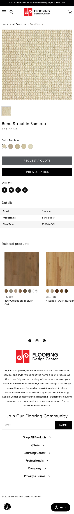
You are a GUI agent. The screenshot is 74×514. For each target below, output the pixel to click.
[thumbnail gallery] (6, 111)
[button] (7, 506)
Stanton (12, 128)
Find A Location (37, 172)
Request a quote (37, 160)
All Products (19, 24)
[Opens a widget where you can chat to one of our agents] (60, 507)
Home (5, 24)
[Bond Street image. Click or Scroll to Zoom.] (37, 67)
